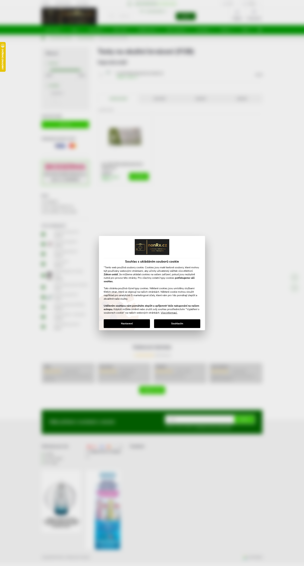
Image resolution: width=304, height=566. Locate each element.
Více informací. (169, 313)
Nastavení (127, 323)
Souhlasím (177, 323)
